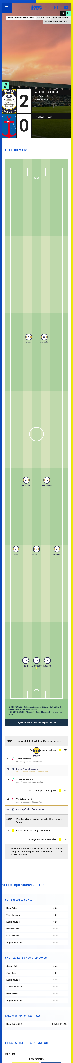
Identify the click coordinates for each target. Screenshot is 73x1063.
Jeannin (11, 709)
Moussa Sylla (37, 802)
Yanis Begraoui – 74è (44, 100)
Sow (17, 709)
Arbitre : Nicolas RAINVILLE (57, 21)
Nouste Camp (43, 17)
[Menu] (7, 8)
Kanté (38, 712)
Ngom (22, 709)
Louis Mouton (37, 782)
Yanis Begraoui (24, 799)
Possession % (36, 1059)
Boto (11, 714)
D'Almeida (28, 707)
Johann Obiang (23, 758)
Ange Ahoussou (42, 830)
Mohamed (45, 712)
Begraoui (37, 707)
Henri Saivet (39, 809)
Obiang (45, 707)
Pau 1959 (12, 7)
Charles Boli (37, 761)
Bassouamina (31, 709)
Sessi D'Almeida (24, 779)
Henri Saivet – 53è (42, 96)
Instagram (56, 8)
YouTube (66, 8)
